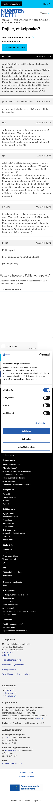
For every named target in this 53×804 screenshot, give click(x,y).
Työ (3, 562)
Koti (3, 578)
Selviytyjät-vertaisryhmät (11, 481)
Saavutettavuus (26, 772)
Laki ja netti (6, 536)
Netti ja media (8, 508)
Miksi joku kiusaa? (9, 468)
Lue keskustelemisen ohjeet (17, 37)
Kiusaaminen (8, 460)
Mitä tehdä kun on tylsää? (12, 572)
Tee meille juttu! (8, 627)
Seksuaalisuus (41, 20)
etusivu (5, 20)
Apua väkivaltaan (9, 614)
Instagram (9, 693)
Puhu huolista (7, 601)
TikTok (8, 690)
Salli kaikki (26, 431)
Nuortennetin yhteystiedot (13, 664)
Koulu (4, 552)
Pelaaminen (7, 520)
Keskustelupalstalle (11, 3)
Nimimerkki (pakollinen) (10, 289)
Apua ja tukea (8, 590)
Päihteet (5, 504)
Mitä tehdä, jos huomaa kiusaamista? (17, 484)
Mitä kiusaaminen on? (11, 464)
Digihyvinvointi (8, 513)
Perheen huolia (8, 455)
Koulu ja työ (8, 544)
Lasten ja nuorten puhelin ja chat (15, 594)
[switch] (46, 398)
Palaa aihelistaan (11, 41)
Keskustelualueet (22, 20)
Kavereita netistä (9, 526)
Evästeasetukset (26, 776)
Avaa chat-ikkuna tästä (12, 763)
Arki (4, 567)
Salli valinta (26, 439)
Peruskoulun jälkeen (10, 556)
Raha (4, 585)
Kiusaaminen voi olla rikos (12, 474)
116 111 (7, 737)
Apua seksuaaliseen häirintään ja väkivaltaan (19, 611)
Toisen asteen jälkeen (10, 559)
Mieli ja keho (8, 489)
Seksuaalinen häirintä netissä (13, 533)
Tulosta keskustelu (14, 47)
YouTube (9, 696)
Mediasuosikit (7, 539)
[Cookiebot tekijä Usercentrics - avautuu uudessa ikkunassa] (39, 354)
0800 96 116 (10, 750)
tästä (38, 718)
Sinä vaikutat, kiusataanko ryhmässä (16, 471)
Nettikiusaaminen (9, 530)
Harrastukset (7, 575)
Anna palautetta (9, 669)
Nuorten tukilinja (8, 598)
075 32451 (9, 652)
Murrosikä (6, 494)
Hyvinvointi (6, 500)
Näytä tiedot (40, 423)
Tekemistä (7, 619)
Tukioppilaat (7, 549)
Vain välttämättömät (26, 447)
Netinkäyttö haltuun (10, 523)
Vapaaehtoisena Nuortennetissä (14, 630)
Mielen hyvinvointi (9, 497)
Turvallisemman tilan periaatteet (16, 674)
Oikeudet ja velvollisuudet (12, 582)
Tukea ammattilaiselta (10, 604)
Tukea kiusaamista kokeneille (13, 478)
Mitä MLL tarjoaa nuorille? (12, 624)
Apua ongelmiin (8, 608)
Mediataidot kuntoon (10, 516)
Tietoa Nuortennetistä (11, 660)
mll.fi (4, 655)
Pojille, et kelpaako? (12, 22)
